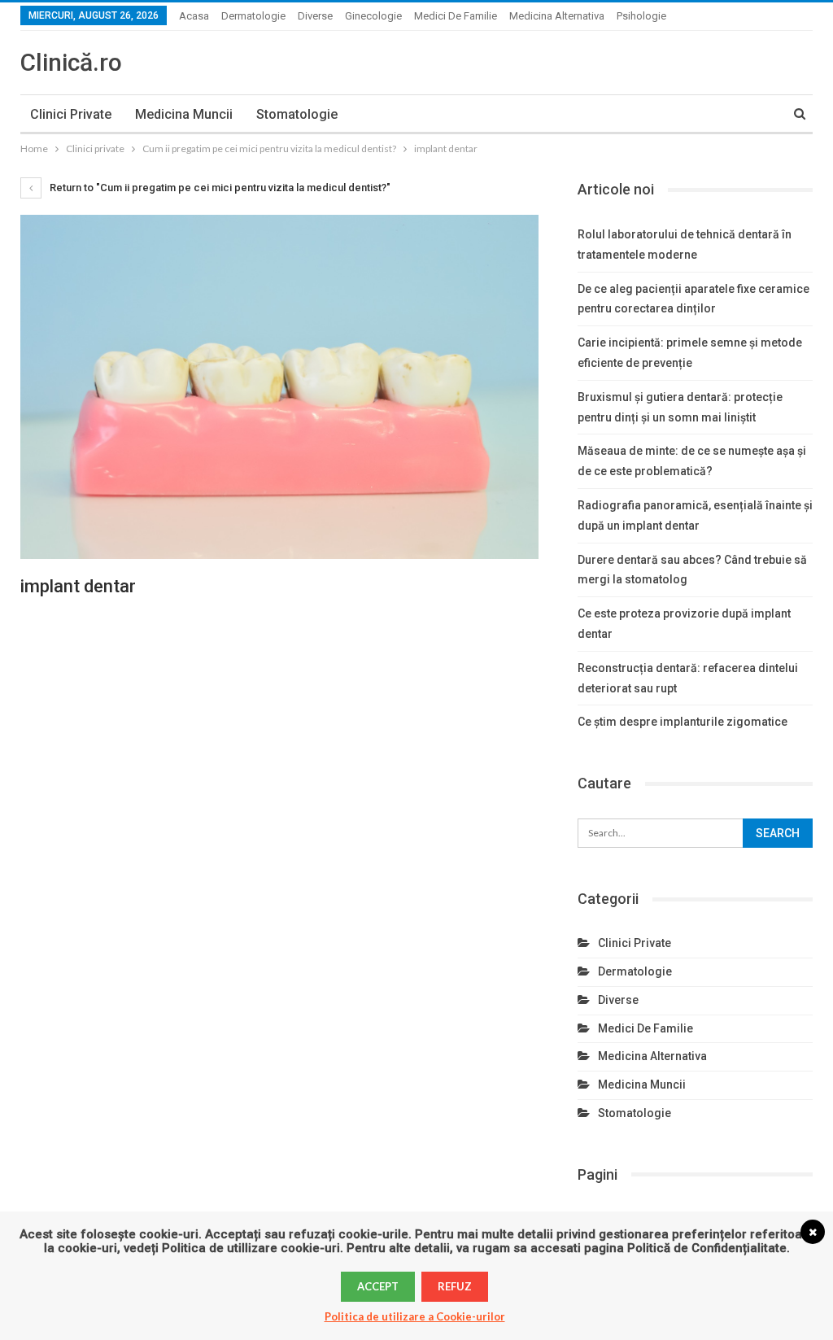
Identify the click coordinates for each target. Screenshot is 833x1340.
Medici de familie (455, 16)
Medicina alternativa (556, 16)
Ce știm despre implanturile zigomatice (682, 721)
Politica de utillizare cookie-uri (251, 1248)
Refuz (455, 1286)
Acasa (194, 16)
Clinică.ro (71, 62)
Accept (378, 1286)
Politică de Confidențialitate (707, 1248)
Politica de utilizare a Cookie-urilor (415, 1316)
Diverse (315, 16)
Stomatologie (297, 114)
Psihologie (641, 16)
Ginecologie (373, 16)
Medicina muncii (184, 114)
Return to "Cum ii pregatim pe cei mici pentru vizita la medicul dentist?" (218, 187)
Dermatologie (253, 16)
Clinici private (70, 114)
